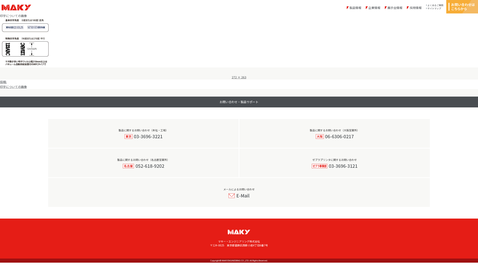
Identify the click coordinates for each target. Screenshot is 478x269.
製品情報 (355, 7)
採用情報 (415, 7)
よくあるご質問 (435, 5)
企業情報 (374, 7)
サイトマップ (434, 8)
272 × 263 (239, 77)
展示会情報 (394, 7)
